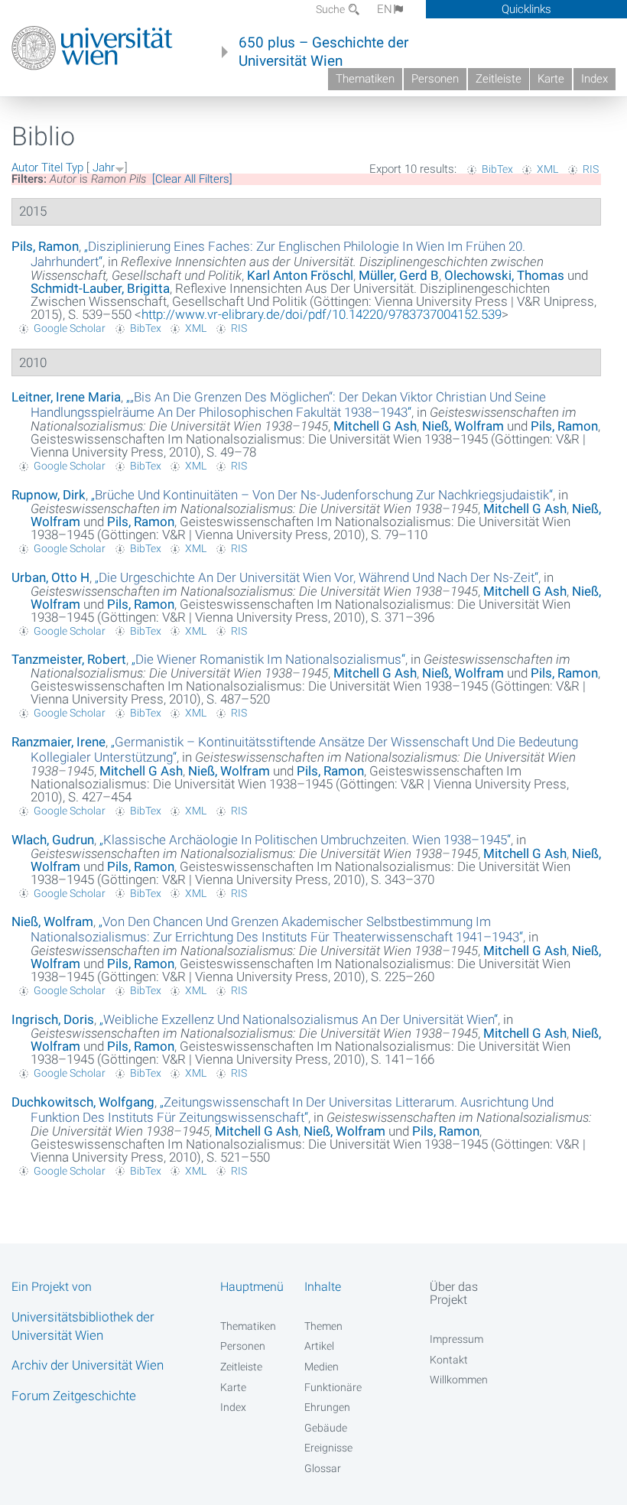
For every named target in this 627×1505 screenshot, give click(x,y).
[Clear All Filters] (192, 179)
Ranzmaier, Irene (58, 741)
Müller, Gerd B (399, 275)
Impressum (456, 1339)
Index (594, 79)
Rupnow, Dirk (48, 494)
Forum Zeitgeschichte (73, 1395)
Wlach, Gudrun (52, 839)
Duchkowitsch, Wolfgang (82, 1102)
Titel (52, 167)
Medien (321, 1366)
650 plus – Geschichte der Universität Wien (323, 52)
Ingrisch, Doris (52, 1019)
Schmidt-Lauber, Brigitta (100, 288)
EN (384, 9)
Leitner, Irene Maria (66, 397)
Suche (331, 9)
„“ (288, 404)
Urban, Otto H (50, 577)
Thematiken (365, 79)
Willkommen (459, 1379)
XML (547, 169)
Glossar (322, 1468)
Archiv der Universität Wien (87, 1365)
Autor (24, 167)
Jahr (104, 167)
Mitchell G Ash (375, 426)
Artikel (319, 1346)
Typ (74, 167)
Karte (551, 79)
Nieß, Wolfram (463, 426)
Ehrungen (327, 1407)
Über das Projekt (454, 1293)
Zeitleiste (498, 79)
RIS (591, 169)
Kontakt (449, 1360)
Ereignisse (328, 1448)
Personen (435, 79)
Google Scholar (70, 328)
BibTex (497, 169)
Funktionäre (333, 1387)
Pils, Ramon (45, 246)
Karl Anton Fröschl (300, 275)
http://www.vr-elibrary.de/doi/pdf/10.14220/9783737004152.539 (321, 314)
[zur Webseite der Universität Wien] (92, 48)
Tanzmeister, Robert (68, 659)
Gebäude (325, 1428)
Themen (323, 1326)
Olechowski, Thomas (504, 275)
